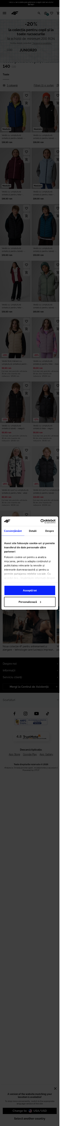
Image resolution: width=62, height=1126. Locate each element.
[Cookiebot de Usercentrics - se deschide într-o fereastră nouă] (41, 521)
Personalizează (28, 601)
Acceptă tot (30, 590)
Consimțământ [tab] (13, 530)
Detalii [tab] (33, 530)
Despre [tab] (49, 530)
